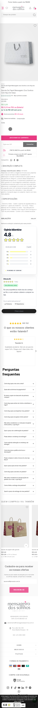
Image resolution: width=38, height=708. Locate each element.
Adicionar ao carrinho (19, 138)
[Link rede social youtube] (19, 687)
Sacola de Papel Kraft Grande (10, 549)
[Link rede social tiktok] (15, 687)
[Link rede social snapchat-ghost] (30, 687)
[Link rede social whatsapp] (19, 691)
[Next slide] (36, 351)
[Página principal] (18, 8)
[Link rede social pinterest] (26, 687)
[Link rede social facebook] (11, 687)
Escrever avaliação (33, 219)
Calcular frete (30, 144)
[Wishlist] (7, 8)
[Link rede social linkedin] (22, 687)
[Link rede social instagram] (8, 687)
